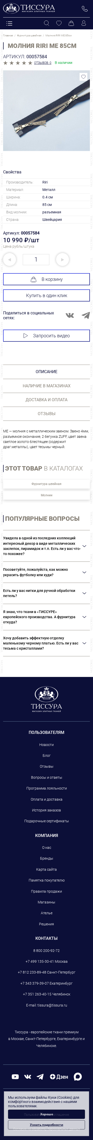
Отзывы (46, 766)
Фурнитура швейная (46, 484)
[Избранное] (59, 23)
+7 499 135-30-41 (40, 961)
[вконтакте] (28, 1076)
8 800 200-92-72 (46, 951)
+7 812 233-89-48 (32, 972)
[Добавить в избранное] (83, 77)
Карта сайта (46, 869)
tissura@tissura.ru (52, 1005)
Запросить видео (51, 335)
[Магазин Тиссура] (47, 699)
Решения (46, 924)
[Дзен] (58, 1076)
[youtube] (15, 1076)
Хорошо (46, 1114)
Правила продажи (46, 891)
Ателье (46, 913)
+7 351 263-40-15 (37, 994)
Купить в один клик (46, 295)
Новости (46, 745)
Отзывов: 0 (42, 63)
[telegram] (40, 1076)
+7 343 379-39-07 (34, 983)
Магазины (46, 902)
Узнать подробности (46, 1124)
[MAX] (78, 1076)
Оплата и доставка (47, 799)
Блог (47, 755)
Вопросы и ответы (46, 777)
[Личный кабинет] (84, 23)
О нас (46, 847)
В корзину (52, 279)
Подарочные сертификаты (46, 821)
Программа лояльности (46, 788)
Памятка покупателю (47, 880)
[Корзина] (71, 23)
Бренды (46, 858)
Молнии (46, 495)
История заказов (46, 810)
